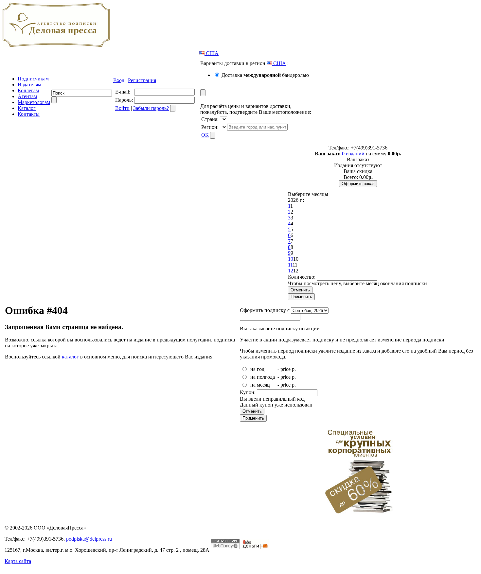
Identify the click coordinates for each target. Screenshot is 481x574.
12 (290, 270)
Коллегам (28, 90)
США (212, 53)
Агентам (27, 96)
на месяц (260, 385)
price (285, 369)
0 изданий (353, 153)
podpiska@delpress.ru (89, 539)
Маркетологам (34, 102)
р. (294, 369)
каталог (70, 356)
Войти (122, 108)
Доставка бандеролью (265, 75)
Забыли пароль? (151, 108)
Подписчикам (33, 78)
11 (290, 265)
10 (290, 259)
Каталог (27, 108)
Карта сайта (18, 561)
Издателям (29, 84)
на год (257, 369)
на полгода (262, 377)
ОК (205, 135)
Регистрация (142, 80)
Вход (118, 80)
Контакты (29, 114)
